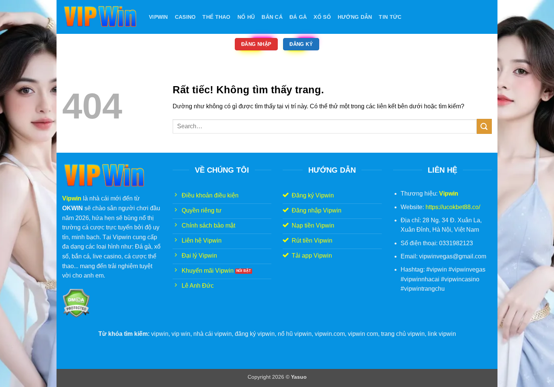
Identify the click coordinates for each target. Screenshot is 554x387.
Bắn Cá (272, 17)
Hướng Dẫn (355, 17)
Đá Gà (298, 17)
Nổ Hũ (246, 17)
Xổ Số (322, 17)
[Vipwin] (100, 16)
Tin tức (390, 17)
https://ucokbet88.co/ (452, 207)
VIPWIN (158, 17)
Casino (185, 17)
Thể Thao (216, 17)
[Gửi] (484, 126)
